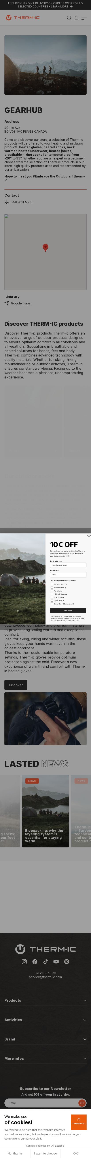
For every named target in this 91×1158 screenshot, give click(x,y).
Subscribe (68, 611)
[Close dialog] (89, 535)
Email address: (56, 561)
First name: (54, 570)
